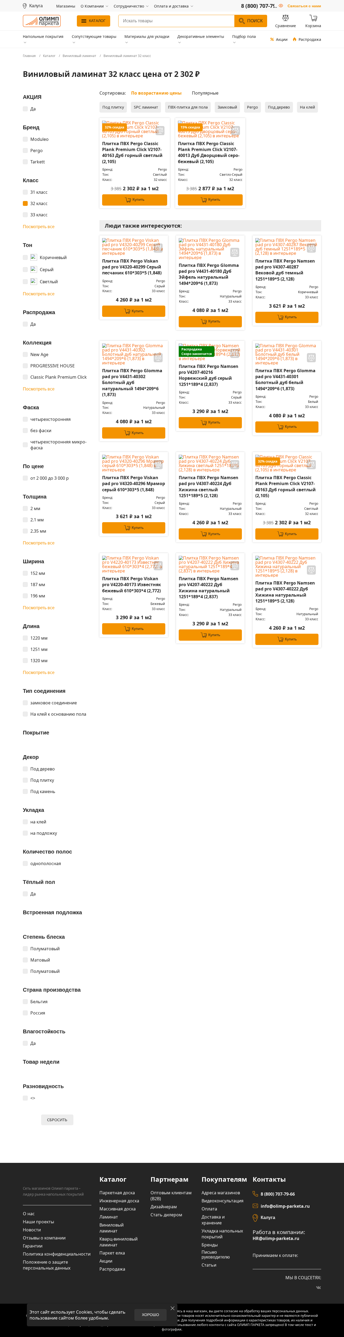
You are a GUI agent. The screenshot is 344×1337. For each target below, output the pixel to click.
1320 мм (39, 661)
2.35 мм (38, 531)
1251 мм (39, 649)
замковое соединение (53, 703)
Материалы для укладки (146, 36)
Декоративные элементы (200, 36)
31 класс (39, 192)
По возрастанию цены (156, 93)
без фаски (40, 430)
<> (32, 1098)
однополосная (45, 863)
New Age (39, 354)
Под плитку (42, 780)
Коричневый (53, 257)
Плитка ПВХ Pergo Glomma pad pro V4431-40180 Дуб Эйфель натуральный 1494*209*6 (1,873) (209, 274)
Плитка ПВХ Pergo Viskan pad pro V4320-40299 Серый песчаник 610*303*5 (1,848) (132, 267)
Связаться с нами (304, 6)
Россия (37, 1013)
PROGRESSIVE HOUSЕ (52, 366)
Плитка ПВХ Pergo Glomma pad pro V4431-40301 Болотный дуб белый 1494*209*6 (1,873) (285, 380)
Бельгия (39, 1002)
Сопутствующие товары (94, 36)
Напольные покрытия (43, 36)
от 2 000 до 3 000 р (49, 478)
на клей (38, 822)
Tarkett (37, 162)
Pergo (36, 150)
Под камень (42, 791)
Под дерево (42, 769)
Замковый (227, 107)
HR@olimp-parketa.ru (276, 1238)
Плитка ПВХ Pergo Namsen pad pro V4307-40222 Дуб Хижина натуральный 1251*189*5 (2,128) (285, 592)
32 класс (39, 203)
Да (33, 109)
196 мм (37, 596)
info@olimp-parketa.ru (285, 1206)
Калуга (268, 1217)
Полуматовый (45, 949)
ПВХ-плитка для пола (188, 107)
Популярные (205, 93)
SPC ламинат (146, 107)
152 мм (37, 573)
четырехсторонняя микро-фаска (58, 445)
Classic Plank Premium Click (58, 377)
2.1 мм (37, 520)
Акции (282, 39)
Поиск (255, 21)
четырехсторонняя (50, 419)
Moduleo (39, 139)
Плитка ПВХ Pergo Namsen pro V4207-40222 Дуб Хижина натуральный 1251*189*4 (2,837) (208, 588)
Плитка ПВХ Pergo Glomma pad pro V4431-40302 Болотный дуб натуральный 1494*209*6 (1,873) (132, 383)
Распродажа (310, 39)
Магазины (65, 6)
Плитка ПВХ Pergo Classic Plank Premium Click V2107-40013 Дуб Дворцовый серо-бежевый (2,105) (208, 152)
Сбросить (57, 1119)
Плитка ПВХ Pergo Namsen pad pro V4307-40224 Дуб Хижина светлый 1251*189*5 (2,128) (208, 487)
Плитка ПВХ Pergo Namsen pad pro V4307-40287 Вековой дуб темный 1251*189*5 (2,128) (285, 270)
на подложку (43, 833)
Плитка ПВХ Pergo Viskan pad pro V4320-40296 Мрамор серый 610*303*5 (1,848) (133, 484)
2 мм (35, 508)
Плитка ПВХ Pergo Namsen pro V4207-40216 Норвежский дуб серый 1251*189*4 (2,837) (208, 375)
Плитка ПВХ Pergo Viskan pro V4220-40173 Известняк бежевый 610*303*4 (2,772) (131, 585)
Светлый (49, 282)
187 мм (37, 584)
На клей (307, 107)
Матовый (40, 960)
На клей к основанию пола (58, 714)
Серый (46, 270)
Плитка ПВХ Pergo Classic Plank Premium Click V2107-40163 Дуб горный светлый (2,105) (132, 152)
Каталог (97, 21)
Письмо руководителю (216, 1254)
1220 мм (39, 638)
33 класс (39, 215)
